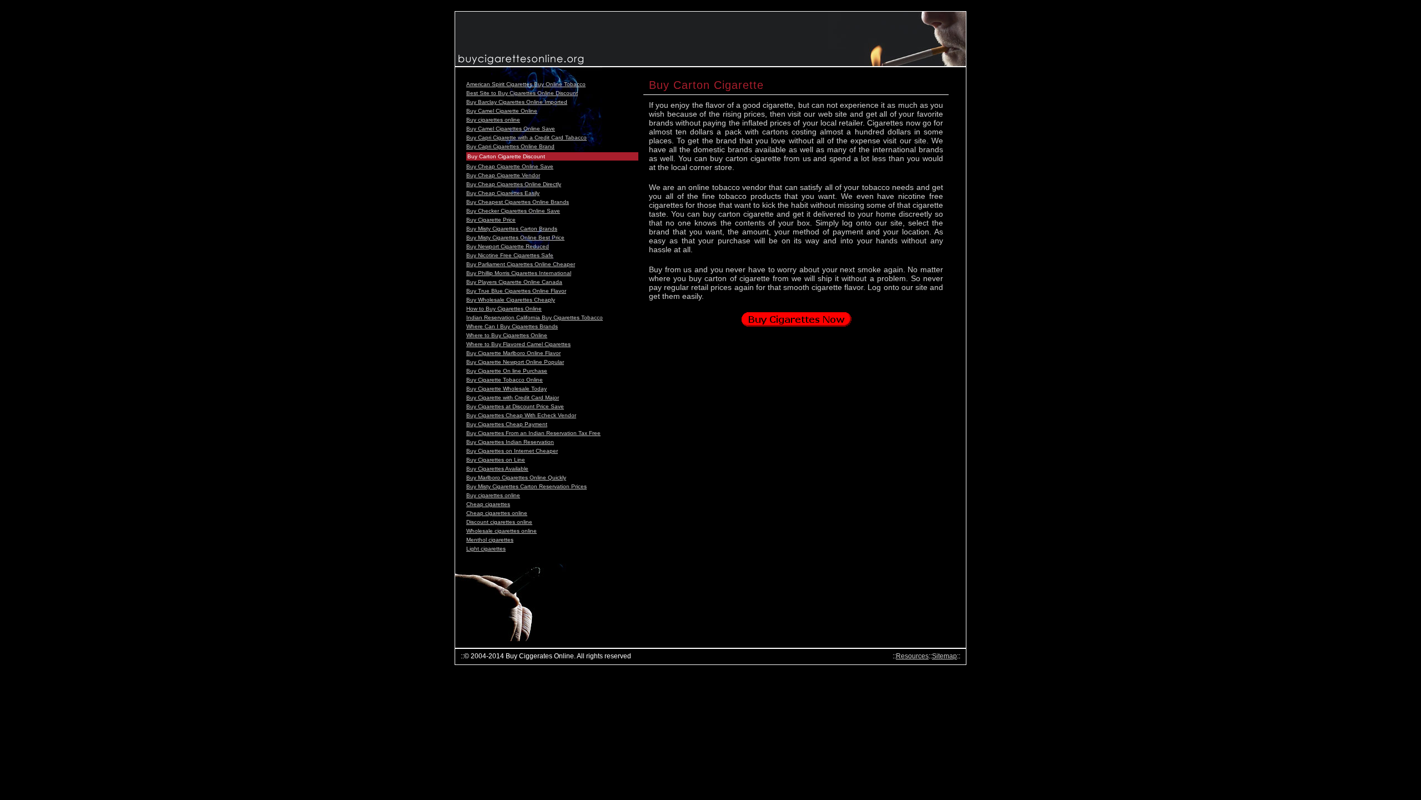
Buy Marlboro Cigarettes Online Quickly (516, 477)
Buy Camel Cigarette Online (501, 111)
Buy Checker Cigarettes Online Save (513, 211)
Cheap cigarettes (488, 504)
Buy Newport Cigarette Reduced (507, 246)
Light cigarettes (486, 549)
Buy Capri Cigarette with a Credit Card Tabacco (526, 137)
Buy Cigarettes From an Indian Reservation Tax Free (533, 433)
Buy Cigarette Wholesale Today (506, 389)
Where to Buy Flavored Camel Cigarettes (518, 344)
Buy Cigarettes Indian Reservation (510, 442)
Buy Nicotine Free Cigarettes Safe (509, 255)
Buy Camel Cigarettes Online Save (510, 129)
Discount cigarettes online (499, 522)
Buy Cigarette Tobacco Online (504, 380)
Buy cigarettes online (493, 120)
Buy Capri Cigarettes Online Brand (510, 146)
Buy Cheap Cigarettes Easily (503, 193)
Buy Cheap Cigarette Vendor (503, 175)
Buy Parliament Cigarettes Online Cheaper (520, 264)
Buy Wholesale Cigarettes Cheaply (510, 300)
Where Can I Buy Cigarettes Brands (512, 326)
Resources (912, 656)
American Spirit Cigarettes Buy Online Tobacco (526, 84)
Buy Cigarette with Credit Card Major (512, 397)
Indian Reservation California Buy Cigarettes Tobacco (534, 317)
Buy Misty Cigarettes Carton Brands (511, 229)
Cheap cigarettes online (496, 513)
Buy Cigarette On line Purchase (506, 371)
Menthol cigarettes (489, 540)
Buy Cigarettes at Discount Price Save (515, 406)
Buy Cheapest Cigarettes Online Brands (517, 202)
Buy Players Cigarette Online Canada (514, 282)
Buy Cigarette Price (491, 220)
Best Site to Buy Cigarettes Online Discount (522, 93)
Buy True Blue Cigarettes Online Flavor (516, 291)
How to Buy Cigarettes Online (504, 309)
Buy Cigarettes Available (497, 469)
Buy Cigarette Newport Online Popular (515, 362)
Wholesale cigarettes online (501, 531)
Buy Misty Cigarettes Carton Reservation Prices (526, 486)
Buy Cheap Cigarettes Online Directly (513, 184)
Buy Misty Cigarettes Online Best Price (515, 237)
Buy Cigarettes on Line (495, 460)
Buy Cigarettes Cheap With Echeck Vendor (521, 415)
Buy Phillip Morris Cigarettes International (518, 273)
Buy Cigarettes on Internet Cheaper (512, 451)
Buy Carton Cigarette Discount (506, 156)
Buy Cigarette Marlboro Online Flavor (513, 353)
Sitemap (944, 656)
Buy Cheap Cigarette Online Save (509, 166)
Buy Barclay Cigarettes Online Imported (516, 102)
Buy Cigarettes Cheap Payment (506, 424)
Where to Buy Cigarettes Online (506, 335)
